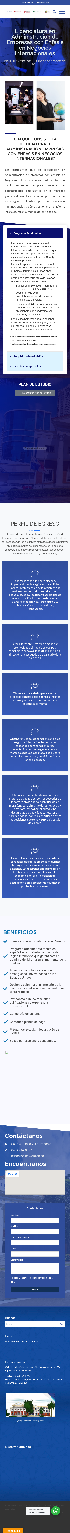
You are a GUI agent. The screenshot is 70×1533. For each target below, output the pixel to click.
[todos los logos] (29, 11)
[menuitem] (28, 2)
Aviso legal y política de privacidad (21, 1341)
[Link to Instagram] (62, 1512)
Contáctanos (27, 2)
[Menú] (60, 11)
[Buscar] (52, 11)
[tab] (35, 233)
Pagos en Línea (43, 2)
